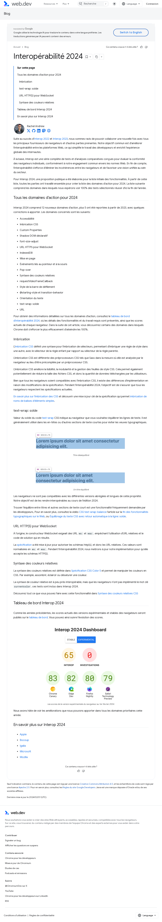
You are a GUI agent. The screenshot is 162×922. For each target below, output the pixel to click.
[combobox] (93, 4)
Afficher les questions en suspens (21, 845)
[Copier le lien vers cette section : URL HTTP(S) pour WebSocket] (59, 526)
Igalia (23, 745)
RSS (7, 901)
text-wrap (48, 418)
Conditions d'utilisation (15, 915)
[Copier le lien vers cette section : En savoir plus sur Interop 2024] (68, 725)
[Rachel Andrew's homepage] (49, 131)
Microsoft (25, 751)
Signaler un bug (13, 840)
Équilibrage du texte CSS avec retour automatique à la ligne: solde (88, 516)
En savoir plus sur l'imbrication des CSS (35, 396)
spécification (24, 544)
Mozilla (24, 757)
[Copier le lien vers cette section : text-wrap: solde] (40, 411)
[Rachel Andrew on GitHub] (33, 131)
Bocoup (24, 740)
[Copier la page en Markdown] (97, 57)
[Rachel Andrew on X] (28, 131)
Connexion (152, 3)
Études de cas (12, 868)
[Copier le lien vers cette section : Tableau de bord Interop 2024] (66, 603)
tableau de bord (38, 617)
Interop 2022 (41, 138)
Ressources (49, 3)
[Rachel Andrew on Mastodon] (44, 131)
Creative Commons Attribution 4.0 (96, 784)
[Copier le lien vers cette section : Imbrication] (33, 339)
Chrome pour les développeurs (20, 858)
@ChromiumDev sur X (16, 885)
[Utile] (141, 47)
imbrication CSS (24, 346)
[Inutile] (146, 47)
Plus (64, 3)
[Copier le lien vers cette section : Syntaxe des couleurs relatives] (60, 564)
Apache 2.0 (24, 787)
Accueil (16, 47)
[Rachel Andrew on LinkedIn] (38, 131)
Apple (23, 734)
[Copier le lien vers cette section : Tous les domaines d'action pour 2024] (80, 198)
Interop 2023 (60, 138)
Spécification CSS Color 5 (86, 570)
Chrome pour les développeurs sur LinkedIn (26, 896)
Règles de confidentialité (41, 915)
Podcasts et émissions (16, 873)
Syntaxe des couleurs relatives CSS (118, 593)
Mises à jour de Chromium (18, 863)
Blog (7, 14)
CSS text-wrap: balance (92, 512)
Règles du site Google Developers (79, 787)
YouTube (9, 890)
